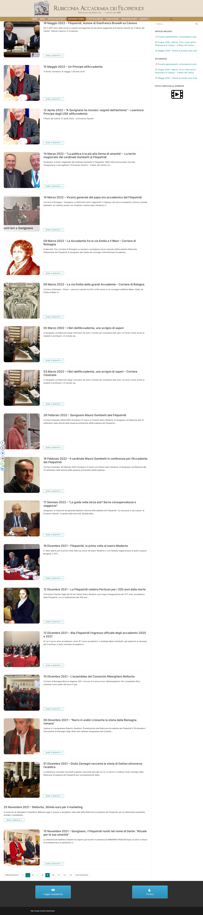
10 (53, 875)
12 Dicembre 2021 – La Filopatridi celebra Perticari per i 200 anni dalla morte (94, 589)
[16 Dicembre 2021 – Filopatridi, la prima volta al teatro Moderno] (22, 562)
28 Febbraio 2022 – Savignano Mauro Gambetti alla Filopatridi (84, 415)
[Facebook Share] (3, 443)
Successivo (81, 875)
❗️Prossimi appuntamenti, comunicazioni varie (176, 37)
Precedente (12, 875)
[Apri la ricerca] (171, 19)
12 (64, 875)
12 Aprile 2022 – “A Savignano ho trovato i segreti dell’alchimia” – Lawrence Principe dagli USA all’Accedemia (93, 111)
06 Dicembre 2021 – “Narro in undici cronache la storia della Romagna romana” (90, 721)
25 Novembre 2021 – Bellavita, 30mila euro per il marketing (43, 807)
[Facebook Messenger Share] (3, 453)
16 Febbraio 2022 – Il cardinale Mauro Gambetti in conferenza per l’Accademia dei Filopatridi (95, 460)
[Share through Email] (3, 458)
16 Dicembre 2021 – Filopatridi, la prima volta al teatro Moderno (85, 545)
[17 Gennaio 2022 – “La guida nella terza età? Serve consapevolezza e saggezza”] (22, 518)
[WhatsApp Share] (3, 463)
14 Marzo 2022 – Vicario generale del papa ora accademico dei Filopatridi (92, 197)
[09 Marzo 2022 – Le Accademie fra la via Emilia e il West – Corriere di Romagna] (22, 257)
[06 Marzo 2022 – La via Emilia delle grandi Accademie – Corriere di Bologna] (22, 301)
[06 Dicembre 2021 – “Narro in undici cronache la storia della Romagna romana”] (22, 736)
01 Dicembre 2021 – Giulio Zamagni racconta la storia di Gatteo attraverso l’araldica (92, 765)
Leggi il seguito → (54, 56)
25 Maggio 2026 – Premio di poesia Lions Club (176, 50)
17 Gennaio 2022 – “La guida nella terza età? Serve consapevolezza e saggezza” (89, 504)
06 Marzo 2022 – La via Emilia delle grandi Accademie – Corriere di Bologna (93, 284)
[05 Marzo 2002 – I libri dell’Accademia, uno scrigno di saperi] (22, 344)
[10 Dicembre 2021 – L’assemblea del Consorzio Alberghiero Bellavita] (22, 693)
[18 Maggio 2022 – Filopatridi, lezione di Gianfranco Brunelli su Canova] (22, 39)
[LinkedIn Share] (3, 468)
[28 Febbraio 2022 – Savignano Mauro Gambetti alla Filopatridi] (22, 431)
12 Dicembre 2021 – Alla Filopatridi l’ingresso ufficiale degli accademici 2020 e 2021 (94, 634)
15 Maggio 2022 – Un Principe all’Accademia (73, 66)
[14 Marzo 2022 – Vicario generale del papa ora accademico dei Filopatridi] (22, 214)
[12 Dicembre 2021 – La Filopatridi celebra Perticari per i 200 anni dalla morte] (22, 606)
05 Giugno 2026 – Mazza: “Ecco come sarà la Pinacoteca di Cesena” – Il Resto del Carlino (175, 43)
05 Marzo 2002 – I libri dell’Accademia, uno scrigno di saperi (83, 328)
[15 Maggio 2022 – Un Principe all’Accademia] (22, 83)
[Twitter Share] (3, 448)
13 (70, 875)
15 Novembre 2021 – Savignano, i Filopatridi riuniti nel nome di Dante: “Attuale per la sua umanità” (95, 832)
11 (59, 875)
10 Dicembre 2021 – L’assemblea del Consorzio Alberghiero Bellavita (89, 676)
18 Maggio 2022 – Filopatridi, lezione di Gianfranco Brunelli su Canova (90, 23)
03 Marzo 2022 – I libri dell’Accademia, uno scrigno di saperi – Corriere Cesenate (90, 373)
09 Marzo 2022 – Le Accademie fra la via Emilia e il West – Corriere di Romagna (89, 242)
